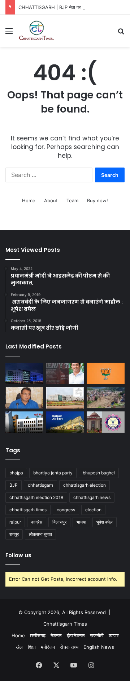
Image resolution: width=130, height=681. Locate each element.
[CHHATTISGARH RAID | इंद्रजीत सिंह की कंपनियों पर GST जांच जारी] (65, 373)
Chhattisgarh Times (65, 624)
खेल (19, 647)
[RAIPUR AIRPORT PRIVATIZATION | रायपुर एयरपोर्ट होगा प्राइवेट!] (65, 422)
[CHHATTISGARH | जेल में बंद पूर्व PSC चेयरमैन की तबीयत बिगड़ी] (24, 398)
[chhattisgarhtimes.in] (36, 31)
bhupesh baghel (99, 472)
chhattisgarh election (84, 485)
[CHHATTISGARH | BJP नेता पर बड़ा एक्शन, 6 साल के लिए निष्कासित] (106, 373)
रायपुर (14, 534)
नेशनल (56, 635)
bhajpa (16, 472)
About (51, 200)
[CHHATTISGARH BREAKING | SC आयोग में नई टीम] (65, 398)
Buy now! (97, 200)
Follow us (18, 555)
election (93, 509)
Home (28, 200)
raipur (15, 522)
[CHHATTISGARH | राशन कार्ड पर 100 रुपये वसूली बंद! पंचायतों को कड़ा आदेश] (24, 373)
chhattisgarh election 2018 (36, 497)
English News (98, 647)
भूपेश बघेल (104, 522)
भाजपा (81, 522)
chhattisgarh (40, 485)
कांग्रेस (36, 522)
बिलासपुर (59, 522)
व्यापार (114, 635)
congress (66, 509)
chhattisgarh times (28, 509)
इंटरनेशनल (76, 635)
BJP (13, 485)
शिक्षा (32, 647)
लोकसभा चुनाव (40, 534)
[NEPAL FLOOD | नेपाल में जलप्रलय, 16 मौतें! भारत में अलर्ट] (106, 398)
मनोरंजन (48, 647)
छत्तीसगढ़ (38, 635)
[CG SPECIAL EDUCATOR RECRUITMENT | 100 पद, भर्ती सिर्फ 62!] (24, 422)
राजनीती (97, 635)
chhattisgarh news (91, 497)
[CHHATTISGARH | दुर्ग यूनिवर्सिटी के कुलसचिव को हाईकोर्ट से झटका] (106, 422)
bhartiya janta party (53, 472)
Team (72, 200)
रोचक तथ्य (69, 647)
